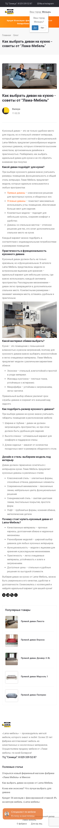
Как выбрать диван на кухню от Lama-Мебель (27, 783)
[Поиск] (52, 12)
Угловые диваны (16, 201)
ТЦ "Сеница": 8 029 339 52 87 (18, 3)
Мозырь (46, 12)
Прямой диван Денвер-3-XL (35, 658)
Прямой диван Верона (33, 639)
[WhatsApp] (16, 595)
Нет (42, 28)
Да (35, 28)
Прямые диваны (16, 193)
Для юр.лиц (36, 824)
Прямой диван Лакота (32, 621)
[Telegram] (8, 595)
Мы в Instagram (46, 3)
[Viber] (12, 595)
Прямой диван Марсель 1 (34, 676)
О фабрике (22, 824)
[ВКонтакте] (4, 595)
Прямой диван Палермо (33, 695)
